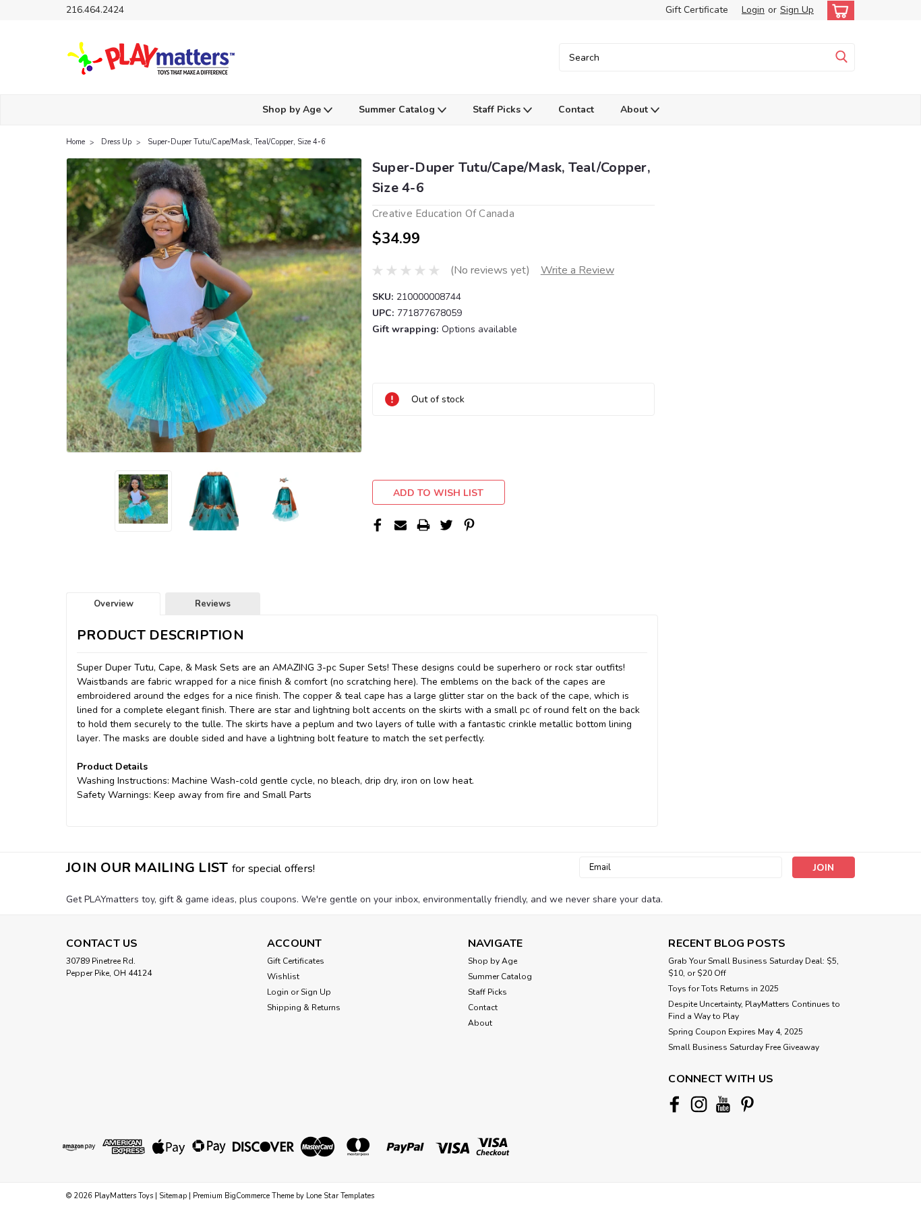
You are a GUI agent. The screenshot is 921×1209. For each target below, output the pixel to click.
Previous (78, 305)
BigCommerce (247, 1196)
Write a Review (577, 270)
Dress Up (116, 142)
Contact (576, 109)
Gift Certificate (696, 9)
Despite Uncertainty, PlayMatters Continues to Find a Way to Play (754, 1010)
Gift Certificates (295, 961)
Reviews (213, 604)
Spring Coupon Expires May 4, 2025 (735, 1031)
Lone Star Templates (340, 1196)
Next (350, 305)
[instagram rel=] (698, 1104)
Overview (113, 604)
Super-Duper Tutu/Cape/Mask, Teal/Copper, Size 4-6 (237, 142)
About (635, 109)
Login (753, 9)
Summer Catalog (398, 109)
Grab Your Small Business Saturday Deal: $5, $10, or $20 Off (753, 967)
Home (75, 142)
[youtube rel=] (723, 1104)
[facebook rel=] (674, 1104)
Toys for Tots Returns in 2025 (723, 988)
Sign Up (797, 9)
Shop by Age (293, 109)
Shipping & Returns (303, 1007)
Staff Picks (498, 109)
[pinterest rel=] (747, 1104)
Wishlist (283, 976)
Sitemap (173, 1196)
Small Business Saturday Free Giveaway (743, 1047)
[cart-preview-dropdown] (838, 10)
